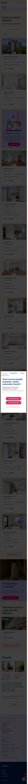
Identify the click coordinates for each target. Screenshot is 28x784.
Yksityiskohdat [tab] (13, 373)
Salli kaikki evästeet (13, 398)
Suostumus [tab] (5, 373)
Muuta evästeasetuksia (14, 407)
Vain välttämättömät (13, 402)
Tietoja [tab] (22, 373)
